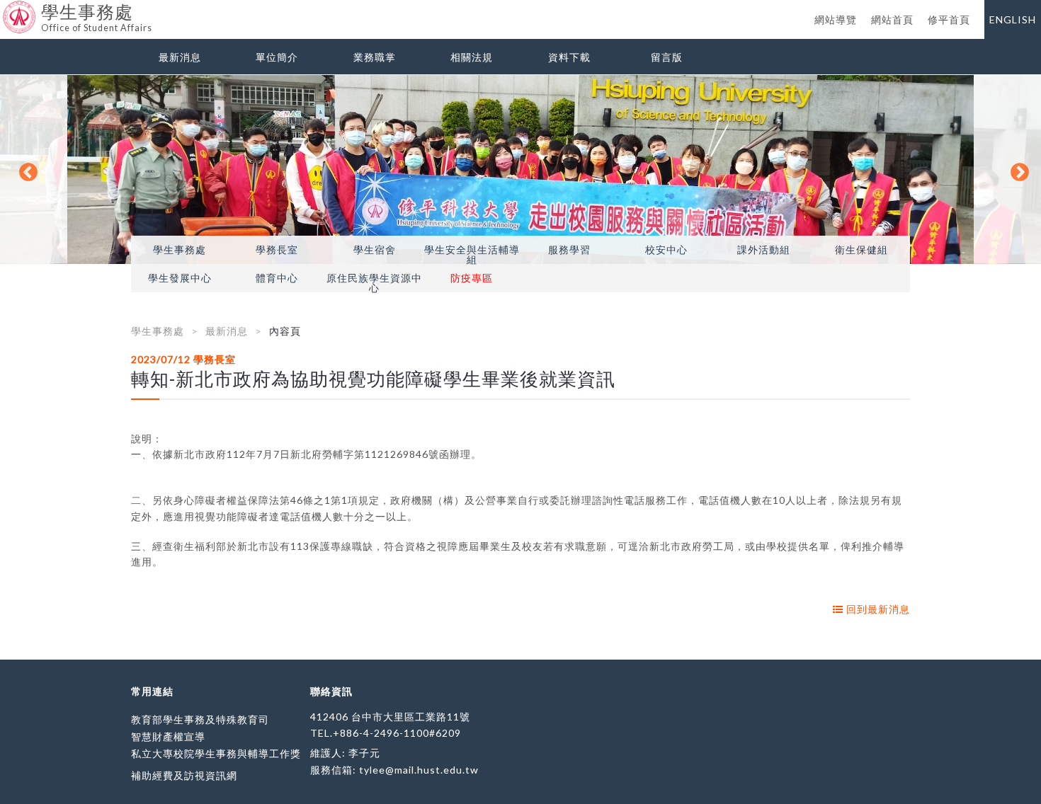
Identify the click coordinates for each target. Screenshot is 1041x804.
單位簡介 (277, 57)
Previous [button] (25, 169)
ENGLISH (1012, 19)
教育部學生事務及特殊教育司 (200, 719)
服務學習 (569, 250)
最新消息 (180, 57)
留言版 (667, 57)
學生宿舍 (374, 250)
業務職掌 (374, 57)
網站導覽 (835, 19)
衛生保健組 (861, 250)
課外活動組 (763, 250)
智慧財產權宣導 (168, 736)
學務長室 (277, 250)
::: (5, 10)
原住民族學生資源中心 (374, 283)
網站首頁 (892, 19)
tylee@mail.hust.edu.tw (419, 770)
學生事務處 (179, 250)
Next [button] (1016, 169)
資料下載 (569, 57)
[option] (520, 169)
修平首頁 (949, 19)
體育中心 (277, 278)
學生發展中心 (180, 278)
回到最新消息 (876, 609)
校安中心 (666, 250)
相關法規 (471, 57)
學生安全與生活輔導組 (472, 255)
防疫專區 (471, 278)
